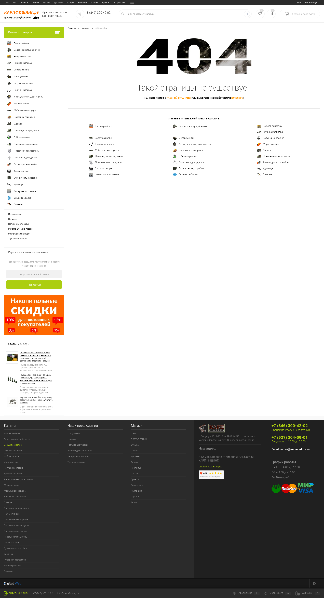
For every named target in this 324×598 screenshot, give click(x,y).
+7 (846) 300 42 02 (43, 593)
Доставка (58, 2)
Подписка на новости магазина (28, 252)
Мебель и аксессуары (107, 150)
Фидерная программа (107, 174)
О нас (6, 2)
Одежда (267, 150)
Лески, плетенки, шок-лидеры (195, 144)
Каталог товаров (20, 32)
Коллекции (136, 491)
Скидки (70, 2)
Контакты (82, 2)
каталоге (237, 97)
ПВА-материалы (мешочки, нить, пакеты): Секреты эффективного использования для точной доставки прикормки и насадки (35, 357)
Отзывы (35, 2)
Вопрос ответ (120, 2)
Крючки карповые (105, 144)
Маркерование (271, 144)
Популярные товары (18, 224)
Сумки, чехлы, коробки (191, 168)
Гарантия (135, 496)
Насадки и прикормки (191, 150)
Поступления (14, 214)
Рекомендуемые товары (20, 229)
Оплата (46, 2)
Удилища (268, 168)
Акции (134, 502)
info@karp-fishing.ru (68, 593)
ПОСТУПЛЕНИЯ (20, 2)
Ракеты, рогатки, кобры (276, 162)
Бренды (106, 2)
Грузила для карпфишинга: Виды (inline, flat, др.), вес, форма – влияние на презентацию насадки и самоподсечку (36, 379)
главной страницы (179, 97)
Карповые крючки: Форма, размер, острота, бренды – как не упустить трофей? (36, 400)
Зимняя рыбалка (188, 174)
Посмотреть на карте (210, 466)
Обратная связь (18, 593)
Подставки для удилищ (191, 162)
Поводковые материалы (276, 156)
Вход (298, 2)
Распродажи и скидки (19, 233)
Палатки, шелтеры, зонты (109, 156)
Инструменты (186, 137)
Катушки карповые (273, 137)
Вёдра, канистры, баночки (193, 126)
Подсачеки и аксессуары (108, 162)
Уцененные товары (17, 238)
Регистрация (311, 2)
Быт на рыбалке (104, 126)
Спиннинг (268, 174)
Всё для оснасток (272, 126)
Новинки (12, 219)
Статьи (94, 2)
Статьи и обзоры (19, 344)
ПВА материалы (188, 156)
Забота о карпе (103, 137)
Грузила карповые (273, 131)
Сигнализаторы (104, 168)
